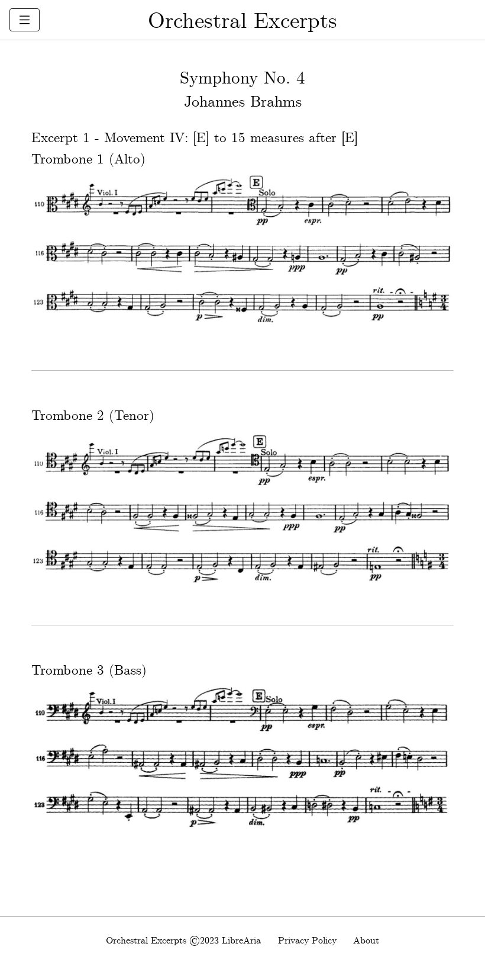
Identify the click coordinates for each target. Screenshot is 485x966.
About (366, 941)
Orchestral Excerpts (242, 22)
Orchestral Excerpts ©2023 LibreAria (183, 941)
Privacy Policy (307, 941)
